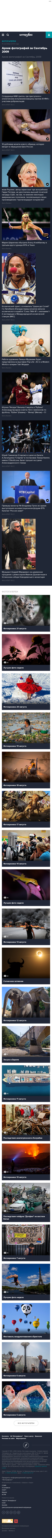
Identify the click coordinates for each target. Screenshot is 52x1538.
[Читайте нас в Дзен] (3, 1512)
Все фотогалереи (26, 1423)
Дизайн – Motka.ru (8, 1531)
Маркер (4, 1492)
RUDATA (4, 1505)
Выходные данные (8, 1528)
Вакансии (38, 1436)
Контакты (5, 1436)
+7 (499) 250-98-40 (11, 1473)
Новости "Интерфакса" (9, 1500)
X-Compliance (6, 1488)
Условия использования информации (15, 1526)
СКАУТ (4, 1490)
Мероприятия (21, 1438)
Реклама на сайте (8, 1438)
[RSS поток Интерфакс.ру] (15, 1512)
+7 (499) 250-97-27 (27, 1473)
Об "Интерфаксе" (16, 1436)
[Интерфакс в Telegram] (7, 1512)
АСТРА (4, 1494)
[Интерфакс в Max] (18, 1512)
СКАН (4, 1503)
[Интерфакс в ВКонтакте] (11, 1512)
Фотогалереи (9, 41)
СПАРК (4, 1485)
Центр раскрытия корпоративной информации (16, 1507)
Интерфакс (26, 35)
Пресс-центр (28, 1436)
